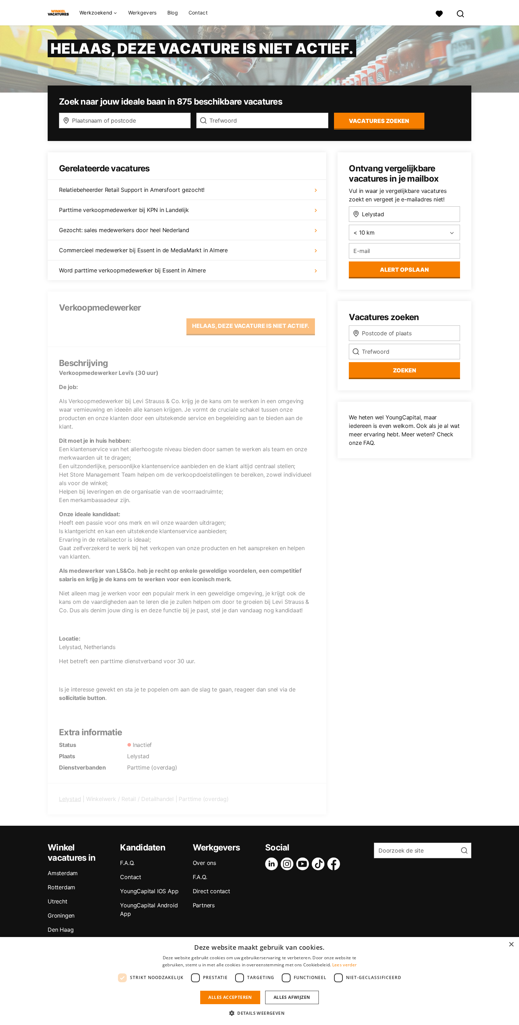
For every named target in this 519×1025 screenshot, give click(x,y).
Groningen (61, 915)
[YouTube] (304, 864)
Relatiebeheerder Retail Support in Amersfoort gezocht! (131, 189)
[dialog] (259, 981)
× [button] (511, 944)
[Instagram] (288, 864)
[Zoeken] (460, 13)
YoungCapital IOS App (149, 891)
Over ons (204, 862)
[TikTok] (319, 864)
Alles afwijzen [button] (292, 997)
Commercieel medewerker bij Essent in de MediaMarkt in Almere (143, 250)
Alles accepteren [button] (230, 997)
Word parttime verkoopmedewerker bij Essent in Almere (132, 270)
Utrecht (57, 901)
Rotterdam (61, 887)
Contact (198, 13)
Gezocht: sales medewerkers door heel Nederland (124, 230)
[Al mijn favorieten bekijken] (439, 13)
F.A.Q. (127, 862)
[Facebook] (335, 864)
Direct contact (211, 891)
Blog (172, 13)
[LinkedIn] (273, 864)
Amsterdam (63, 873)
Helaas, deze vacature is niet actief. (250, 325)
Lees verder (344, 965)
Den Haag (60, 929)
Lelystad (70, 798)
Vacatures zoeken (379, 120)
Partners (204, 905)
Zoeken (404, 370)
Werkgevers (142, 13)
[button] (259, 1013)
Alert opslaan (404, 269)
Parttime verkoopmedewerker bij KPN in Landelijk (124, 209)
